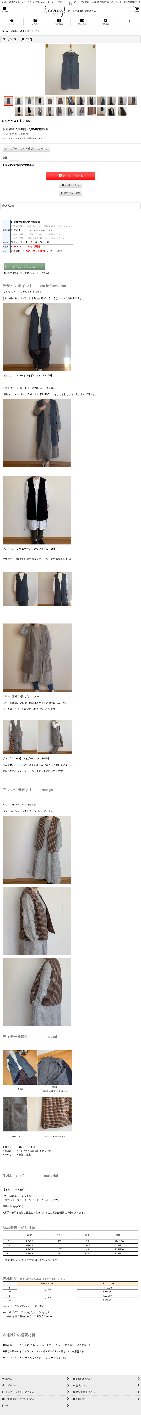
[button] (4, 9)
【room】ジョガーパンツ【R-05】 (30, 758)
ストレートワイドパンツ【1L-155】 (33, 375)
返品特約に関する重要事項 (19, 165)
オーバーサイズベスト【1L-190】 (33, 394)
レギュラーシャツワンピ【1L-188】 (36, 548)
